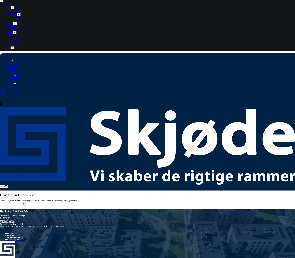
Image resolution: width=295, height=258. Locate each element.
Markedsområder (11, 66)
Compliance (13, 93)
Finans (11, 85)
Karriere (8, 60)
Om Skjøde (9, 83)
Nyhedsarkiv (14, 87)
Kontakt (7, 97)
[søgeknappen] (24, 204)
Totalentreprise (14, 81)
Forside (7, 58)
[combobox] (10, 206)
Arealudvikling (14, 77)
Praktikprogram (15, 62)
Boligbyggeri (14, 68)
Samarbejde (9, 75)
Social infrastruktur (16, 72)
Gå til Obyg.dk (5, 106)
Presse (11, 99)
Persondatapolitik (15, 91)
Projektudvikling (15, 79)
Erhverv (12, 70)
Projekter (8, 95)
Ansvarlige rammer (12, 64)
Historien (12, 89)
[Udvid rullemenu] (12, 60)
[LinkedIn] (1, 104)
